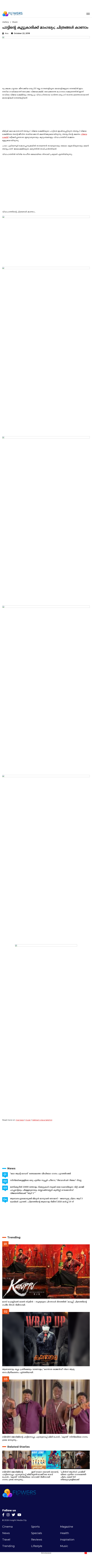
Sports (35, 1526)
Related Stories (18, 1446)
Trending (13, 1237)
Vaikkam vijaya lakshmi (42, 1120)
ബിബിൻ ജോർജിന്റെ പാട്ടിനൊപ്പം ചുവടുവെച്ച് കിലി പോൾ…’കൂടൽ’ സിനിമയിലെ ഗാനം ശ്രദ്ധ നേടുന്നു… (45, 1438)
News (11, 1168)
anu (6, 33)
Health (64, 1533)
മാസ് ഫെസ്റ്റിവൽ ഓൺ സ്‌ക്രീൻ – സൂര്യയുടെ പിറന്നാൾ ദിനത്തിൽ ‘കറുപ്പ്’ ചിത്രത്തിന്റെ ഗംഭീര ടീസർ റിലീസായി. (44, 1303)
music (28, 1120)
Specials (36, 1533)
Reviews (36, 1539)
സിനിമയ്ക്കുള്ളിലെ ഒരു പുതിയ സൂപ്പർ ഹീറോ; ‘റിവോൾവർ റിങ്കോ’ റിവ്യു (45, 1180)
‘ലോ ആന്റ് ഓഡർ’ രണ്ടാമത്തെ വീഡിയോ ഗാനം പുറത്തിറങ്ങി (40, 1173)
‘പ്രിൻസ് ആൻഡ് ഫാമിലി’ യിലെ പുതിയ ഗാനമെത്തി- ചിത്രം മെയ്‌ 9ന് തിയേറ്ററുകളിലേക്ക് (74, 1476)
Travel (6, 1539)
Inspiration (67, 1539)
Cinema (7, 1526)
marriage (20, 1120)
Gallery (5, 22)
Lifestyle (36, 1546)
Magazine (66, 1526)
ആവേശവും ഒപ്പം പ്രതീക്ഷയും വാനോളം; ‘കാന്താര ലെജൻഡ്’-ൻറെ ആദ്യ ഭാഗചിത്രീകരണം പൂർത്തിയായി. (38, 1371)
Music (15, 22)
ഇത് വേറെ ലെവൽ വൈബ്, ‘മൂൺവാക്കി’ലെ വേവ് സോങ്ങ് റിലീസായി (45, 1474)
